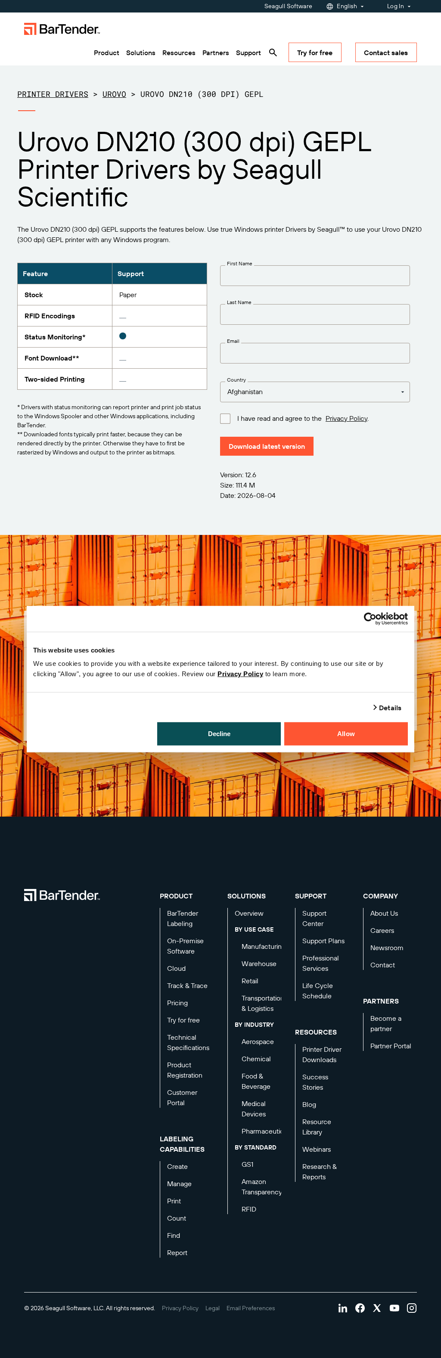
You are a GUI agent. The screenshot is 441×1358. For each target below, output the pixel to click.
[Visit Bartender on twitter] (377, 1308)
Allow (346, 733)
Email (233, 341)
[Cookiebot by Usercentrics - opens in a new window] (370, 618)
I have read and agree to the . (303, 418)
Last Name (239, 302)
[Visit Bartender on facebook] (360, 1308)
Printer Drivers (52, 94)
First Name (239, 264)
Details (390, 707)
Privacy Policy (240, 673)
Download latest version (267, 446)
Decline (219, 733)
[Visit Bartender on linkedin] (343, 1308)
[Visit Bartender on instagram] (412, 1308)
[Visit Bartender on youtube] (394, 1308)
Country (236, 380)
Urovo (114, 94)
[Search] (273, 52)
